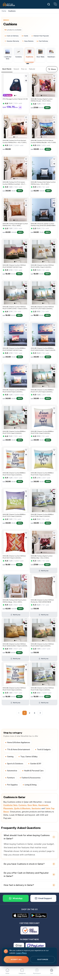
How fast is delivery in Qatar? (19, 885)
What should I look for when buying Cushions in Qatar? (27, 837)
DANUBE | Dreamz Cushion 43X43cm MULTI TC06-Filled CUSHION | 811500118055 (42, 690)
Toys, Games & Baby (28, 757)
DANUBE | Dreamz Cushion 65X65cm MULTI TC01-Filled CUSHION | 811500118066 (14, 433)
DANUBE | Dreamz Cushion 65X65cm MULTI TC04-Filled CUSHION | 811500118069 (42, 475)
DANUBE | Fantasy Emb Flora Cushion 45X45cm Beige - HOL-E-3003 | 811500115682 (14, 602)
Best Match (6, 69)
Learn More (21, 953)
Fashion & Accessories (31, 778)
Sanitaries (36, 808)
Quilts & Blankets (22, 808)
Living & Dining (30, 785)
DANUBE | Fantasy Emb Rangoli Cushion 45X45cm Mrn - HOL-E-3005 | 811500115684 (15, 225)
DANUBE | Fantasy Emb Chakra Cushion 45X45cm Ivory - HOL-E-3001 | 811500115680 (43, 184)
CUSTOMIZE (42, 959)
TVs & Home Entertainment (18, 749)
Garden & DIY (35, 764)
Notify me (45, 571)
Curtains (22, 805)
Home (4, 11)
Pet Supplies (12, 785)
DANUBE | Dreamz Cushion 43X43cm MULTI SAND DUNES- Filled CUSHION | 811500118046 (15, 646)
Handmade (43, 805)
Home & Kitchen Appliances (18, 742)
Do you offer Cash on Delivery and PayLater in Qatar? (26, 874)
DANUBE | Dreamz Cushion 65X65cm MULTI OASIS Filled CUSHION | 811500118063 (14, 392)
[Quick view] (26, 81)
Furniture (11, 778)
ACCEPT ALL (16, 959)
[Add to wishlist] (26, 76)
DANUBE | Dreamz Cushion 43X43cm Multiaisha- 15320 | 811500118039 (42, 601)
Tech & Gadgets (44, 749)
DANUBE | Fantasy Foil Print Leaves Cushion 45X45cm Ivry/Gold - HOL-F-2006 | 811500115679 (14, 184)
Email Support (45, 898)
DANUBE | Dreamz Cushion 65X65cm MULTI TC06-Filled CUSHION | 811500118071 (42, 516)
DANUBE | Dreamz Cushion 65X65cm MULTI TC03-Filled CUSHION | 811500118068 (14, 475)
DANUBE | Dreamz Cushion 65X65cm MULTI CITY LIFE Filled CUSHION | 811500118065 (42, 392)
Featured (32, 69)
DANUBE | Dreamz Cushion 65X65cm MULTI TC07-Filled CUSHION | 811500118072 (14, 516)
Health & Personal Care (33, 771)
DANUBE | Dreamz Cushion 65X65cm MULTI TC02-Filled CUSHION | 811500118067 (42, 433)
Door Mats (32, 805)
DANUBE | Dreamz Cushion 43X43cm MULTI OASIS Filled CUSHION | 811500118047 (42, 646)
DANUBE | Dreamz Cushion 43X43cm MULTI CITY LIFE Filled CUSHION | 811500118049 (42, 309)
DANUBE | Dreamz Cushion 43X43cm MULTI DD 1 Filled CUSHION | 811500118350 (14, 558)
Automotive (12, 771)
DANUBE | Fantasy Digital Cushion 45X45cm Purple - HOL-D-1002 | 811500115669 (41, 101)
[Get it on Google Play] (38, 915)
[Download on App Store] (20, 915)
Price (23, 69)
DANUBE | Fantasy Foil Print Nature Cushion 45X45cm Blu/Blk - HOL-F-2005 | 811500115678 (43, 142)
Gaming (10, 757)
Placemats (8, 808)
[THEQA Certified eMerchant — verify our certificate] (29, 930)
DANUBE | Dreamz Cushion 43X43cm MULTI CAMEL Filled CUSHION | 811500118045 (42, 267)
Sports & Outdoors (15, 764)
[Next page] (40, 713)
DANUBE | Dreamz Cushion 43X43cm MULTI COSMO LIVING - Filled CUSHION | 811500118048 (15, 309)
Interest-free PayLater (41, 36)
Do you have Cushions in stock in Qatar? (24, 864)
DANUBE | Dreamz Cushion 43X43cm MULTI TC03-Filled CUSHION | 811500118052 (14, 690)
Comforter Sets (10, 805)
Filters (53, 69)
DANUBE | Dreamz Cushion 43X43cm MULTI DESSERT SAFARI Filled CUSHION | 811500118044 (14, 267)
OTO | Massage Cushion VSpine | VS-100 (15, 99)
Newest (16, 69)
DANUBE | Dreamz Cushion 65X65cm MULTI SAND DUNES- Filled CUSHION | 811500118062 (43, 350)
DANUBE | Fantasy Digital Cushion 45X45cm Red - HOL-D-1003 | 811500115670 (41, 558)
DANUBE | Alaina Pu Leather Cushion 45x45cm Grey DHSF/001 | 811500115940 (43, 225)
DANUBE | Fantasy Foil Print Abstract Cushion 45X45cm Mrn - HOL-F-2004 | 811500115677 (14, 142)
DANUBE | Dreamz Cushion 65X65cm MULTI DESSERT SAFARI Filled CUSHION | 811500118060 (14, 350)
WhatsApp (18, 898)
